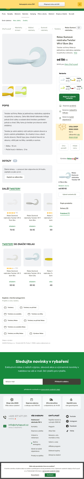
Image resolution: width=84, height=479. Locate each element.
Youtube (73, 416)
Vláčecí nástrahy (31, 29)
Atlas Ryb (52, 431)
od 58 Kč (73, 106)
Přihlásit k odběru (61, 382)
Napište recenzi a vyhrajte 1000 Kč (55, 421)
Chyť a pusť (6, 29)
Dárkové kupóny (54, 451)
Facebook (73, 426)
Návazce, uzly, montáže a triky (54, 436)
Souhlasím (50, 475)
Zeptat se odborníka (14, 177)
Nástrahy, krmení (18, 29)
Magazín (51, 427)
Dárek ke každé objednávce (36, 450)
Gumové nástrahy (44, 29)
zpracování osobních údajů (51, 471)
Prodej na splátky (37, 456)
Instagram (73, 421)
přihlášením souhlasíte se (42, 389)
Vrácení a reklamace (34, 436)
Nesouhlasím (35, 475)
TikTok (72, 431)
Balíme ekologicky (37, 443)
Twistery (57, 29)
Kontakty (34, 427)
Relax (69, 159)
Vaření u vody (53, 442)
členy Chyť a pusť (71, 64)
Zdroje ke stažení (55, 455)
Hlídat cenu (75, 147)
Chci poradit (63, 147)
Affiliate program (54, 446)
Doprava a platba (37, 431)
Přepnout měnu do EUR (51, 4)
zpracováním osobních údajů (50, 389)
